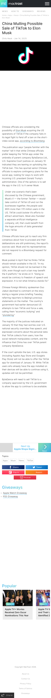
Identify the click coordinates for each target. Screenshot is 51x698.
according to (32, 140)
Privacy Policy (25, 684)
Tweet (39, 467)
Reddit (39, 472)
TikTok (30, 460)
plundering (8, 315)
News (16, 15)
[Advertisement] (25, 98)
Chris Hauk (7, 38)
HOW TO (15, 11)
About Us (25, 674)
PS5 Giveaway (10, 496)
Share (15, 467)
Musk (13, 460)
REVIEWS (41, 11)
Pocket (27, 478)
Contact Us (25, 679)
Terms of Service (25, 688)
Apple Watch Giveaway (15, 493)
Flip (14, 471)
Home (4, 15)
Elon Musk (21, 130)
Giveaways (25, 693)
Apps (10, 15)
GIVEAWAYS (28, 11)
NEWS (5, 11)
